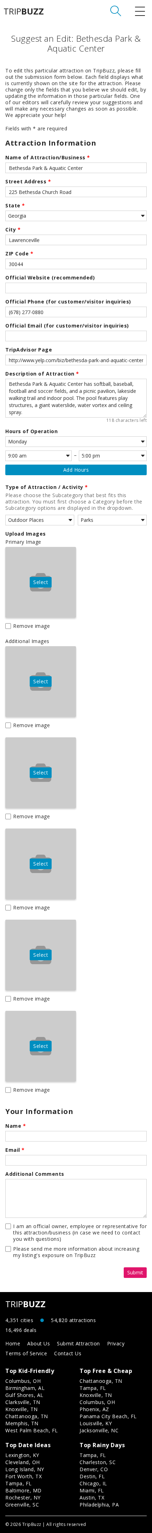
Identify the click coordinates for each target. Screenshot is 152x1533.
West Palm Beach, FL (31, 1430)
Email (15, 1150)
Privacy (116, 1343)
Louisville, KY (96, 1423)
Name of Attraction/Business (47, 157)
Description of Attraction (42, 374)
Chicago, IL (93, 1483)
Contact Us (67, 1353)
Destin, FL (92, 1476)
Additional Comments (34, 1174)
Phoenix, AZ (94, 1409)
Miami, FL (92, 1490)
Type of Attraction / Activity (46, 487)
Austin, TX (92, 1497)
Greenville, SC (22, 1504)
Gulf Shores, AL (24, 1395)
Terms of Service (26, 1353)
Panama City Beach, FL (108, 1416)
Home (12, 1343)
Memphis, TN (22, 1423)
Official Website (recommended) (50, 278)
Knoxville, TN (21, 1409)
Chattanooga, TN (26, 1416)
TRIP (24, 11)
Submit (135, 1272)
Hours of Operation (31, 431)
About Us (38, 1343)
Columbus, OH (23, 1381)
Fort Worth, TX (23, 1476)
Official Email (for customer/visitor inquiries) (67, 326)
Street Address (28, 181)
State (15, 205)
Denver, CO (94, 1469)
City (13, 229)
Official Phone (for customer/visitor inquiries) (68, 302)
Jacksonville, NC (99, 1430)
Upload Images (25, 534)
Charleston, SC (98, 1462)
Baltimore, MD (23, 1490)
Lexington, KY (22, 1455)
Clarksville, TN (22, 1402)
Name (15, 1126)
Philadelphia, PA (99, 1504)
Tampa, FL (93, 1388)
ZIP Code (19, 253)
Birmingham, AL (25, 1388)
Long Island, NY (24, 1469)
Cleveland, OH (22, 1462)
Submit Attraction (78, 1343)
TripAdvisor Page (28, 350)
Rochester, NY (23, 1497)
